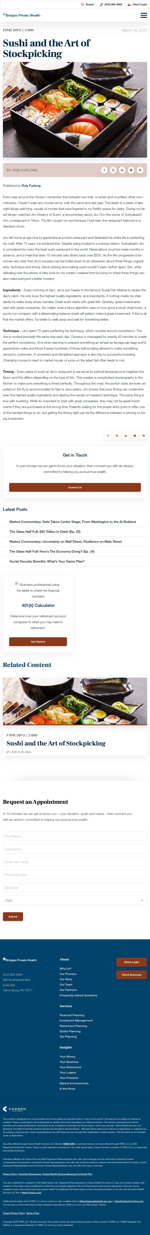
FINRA (66, 1143)
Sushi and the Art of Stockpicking (56, 743)
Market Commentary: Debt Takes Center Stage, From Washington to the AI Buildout (73, 522)
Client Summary (131, 974)
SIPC (72, 1143)
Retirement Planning (73, 1026)
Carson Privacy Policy (14, 1213)
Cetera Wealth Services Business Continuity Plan (67, 1174)
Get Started (38, 641)
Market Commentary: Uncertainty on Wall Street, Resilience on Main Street (66, 541)
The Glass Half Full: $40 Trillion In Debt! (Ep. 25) (45, 532)
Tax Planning (68, 1036)
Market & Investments (74, 1083)
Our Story (66, 979)
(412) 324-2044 (113, 4)
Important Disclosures (30, 1174)
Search (90, 4)
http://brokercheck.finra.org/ (129, 1201)
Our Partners (68, 990)
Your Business (69, 1062)
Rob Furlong (31, 185)
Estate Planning (70, 1031)
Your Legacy (68, 1072)
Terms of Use (32, 1213)
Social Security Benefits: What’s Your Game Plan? (47, 561)
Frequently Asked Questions (78, 995)
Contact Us (75, 487)
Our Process (68, 974)
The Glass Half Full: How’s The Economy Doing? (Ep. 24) (52, 551)
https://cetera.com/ (31, 1192)
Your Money (67, 1056)
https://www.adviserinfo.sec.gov (96, 1201)
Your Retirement (70, 1067)
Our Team (66, 984)
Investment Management (76, 1020)
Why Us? (66, 968)
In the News (67, 1088)
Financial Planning (72, 1015)
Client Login (140, 4)
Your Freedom (69, 1078)
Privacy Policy (10, 1174)
